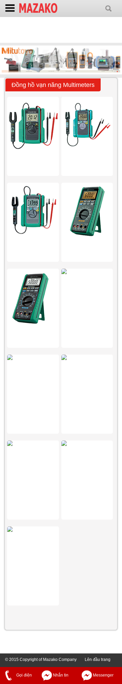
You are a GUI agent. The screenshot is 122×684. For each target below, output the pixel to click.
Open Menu (10, 8)
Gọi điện (23, 675)
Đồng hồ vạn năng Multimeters (53, 85)
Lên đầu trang (97, 659)
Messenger (103, 675)
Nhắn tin (60, 675)
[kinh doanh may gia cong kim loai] (38, 7)
